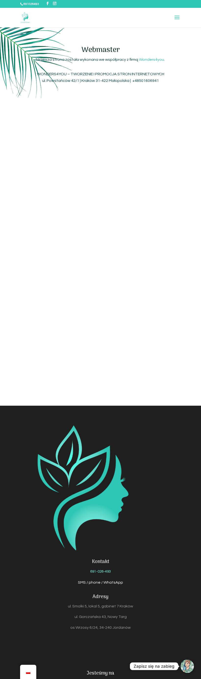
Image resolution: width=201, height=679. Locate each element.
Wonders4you (151, 60)
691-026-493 (100, 571)
